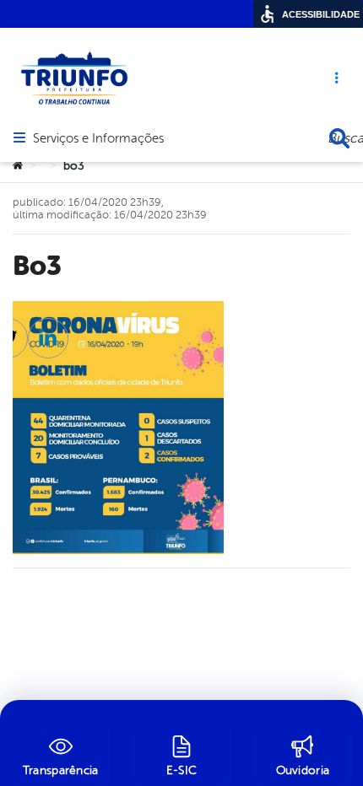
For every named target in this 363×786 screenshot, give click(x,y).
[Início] (18, 166)
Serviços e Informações (98, 139)
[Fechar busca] (339, 138)
